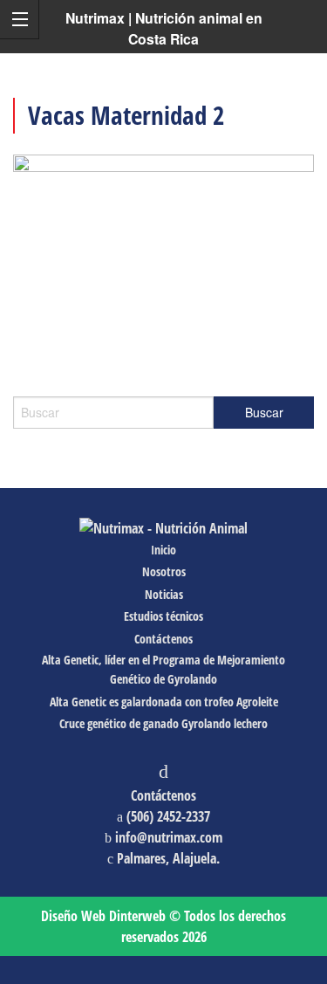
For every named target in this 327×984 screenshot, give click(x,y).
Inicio (163, 549)
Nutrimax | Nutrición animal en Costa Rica (163, 28)
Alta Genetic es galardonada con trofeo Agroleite (164, 701)
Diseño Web (103, 916)
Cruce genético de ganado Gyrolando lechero (163, 723)
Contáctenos (163, 638)
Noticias (164, 594)
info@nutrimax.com (168, 837)
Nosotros (164, 571)
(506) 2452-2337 (168, 816)
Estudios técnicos (163, 616)
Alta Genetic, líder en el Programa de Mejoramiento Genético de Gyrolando (163, 669)
